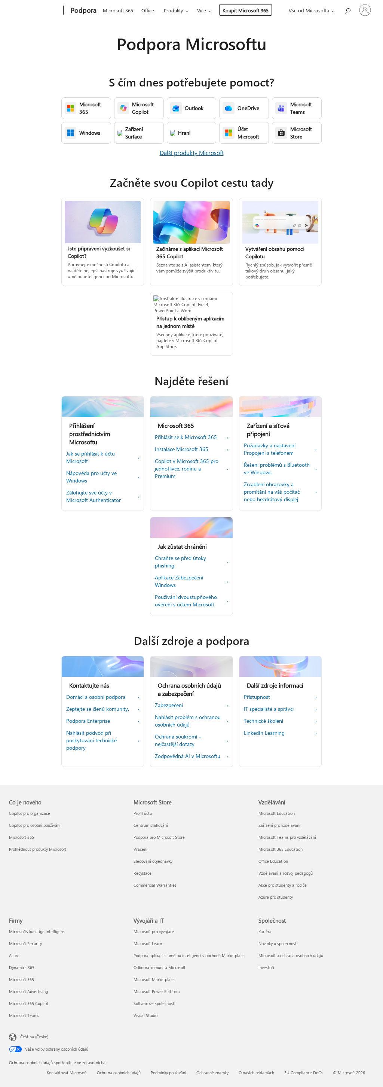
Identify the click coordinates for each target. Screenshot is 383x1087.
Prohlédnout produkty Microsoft (37, 849)
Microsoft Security (25, 943)
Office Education (273, 861)
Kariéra (265, 931)
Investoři (266, 967)
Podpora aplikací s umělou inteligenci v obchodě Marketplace (189, 955)
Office (147, 10)
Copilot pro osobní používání (35, 825)
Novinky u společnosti (278, 943)
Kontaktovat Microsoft (67, 1072)
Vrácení (140, 849)
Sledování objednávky (153, 861)
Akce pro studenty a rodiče (282, 885)
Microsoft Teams (24, 1015)
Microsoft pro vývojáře (154, 931)
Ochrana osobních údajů (119, 1072)
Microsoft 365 (118, 10)
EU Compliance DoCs (303, 1072)
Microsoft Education (276, 813)
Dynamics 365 (21, 967)
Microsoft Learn (148, 943)
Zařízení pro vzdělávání (279, 825)
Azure (14, 955)
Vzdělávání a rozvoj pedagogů (285, 873)
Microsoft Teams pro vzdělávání (287, 837)
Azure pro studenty (275, 897)
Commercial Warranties (155, 885)
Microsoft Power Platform (157, 991)
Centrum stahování (151, 825)
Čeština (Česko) (34, 1036)
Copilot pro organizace (29, 813)
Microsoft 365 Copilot (28, 1003)
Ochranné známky (212, 1072)
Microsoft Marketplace (154, 979)
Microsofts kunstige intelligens (37, 931)
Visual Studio (145, 1015)
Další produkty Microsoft (192, 152)
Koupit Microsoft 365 (246, 10)
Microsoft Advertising (28, 991)
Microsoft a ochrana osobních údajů (290, 955)
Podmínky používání (168, 1072)
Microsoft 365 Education (280, 849)
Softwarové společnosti (154, 1003)
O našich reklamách (256, 1072)
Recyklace (142, 873)
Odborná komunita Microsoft (160, 967)
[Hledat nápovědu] (347, 9)
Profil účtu (143, 813)
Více (201, 10)
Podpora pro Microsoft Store (159, 837)
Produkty (173, 10)
